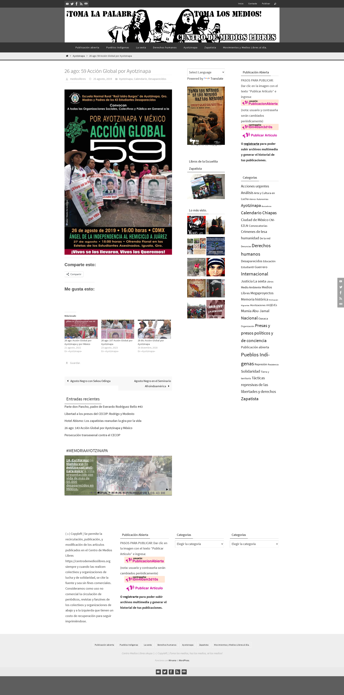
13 (134, 492)
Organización (247, 326)
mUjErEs (271, 305)
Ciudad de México (254, 219)
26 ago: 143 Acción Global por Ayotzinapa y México (98, 428)
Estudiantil (247, 267)
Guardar (75, 363)
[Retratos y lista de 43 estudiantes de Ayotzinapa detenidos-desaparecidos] (196, 226)
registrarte (251, 144)
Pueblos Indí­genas (129, 644)
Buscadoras (266, 206)
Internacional (254, 274)
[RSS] (81, 4)
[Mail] (86, 4)
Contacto (252, 3)
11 (127, 492)
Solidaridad (250, 371)
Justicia (247, 281)
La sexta (259, 281)
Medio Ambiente (251, 287)
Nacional (249, 318)
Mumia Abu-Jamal (255, 310)
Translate (217, 78)
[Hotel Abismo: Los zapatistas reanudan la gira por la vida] (215, 289)
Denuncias (246, 246)
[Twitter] (72, 4)
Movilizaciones (258, 305)
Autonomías (262, 199)
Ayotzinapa (79, 55)
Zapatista (250, 398)
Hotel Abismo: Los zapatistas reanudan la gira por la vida (102, 421)
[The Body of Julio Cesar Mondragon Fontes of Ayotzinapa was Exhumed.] (215, 268)
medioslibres (78, 79)
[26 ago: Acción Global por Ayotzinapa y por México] (81, 329)
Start (167, 489)
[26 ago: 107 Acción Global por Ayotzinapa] (117, 329)
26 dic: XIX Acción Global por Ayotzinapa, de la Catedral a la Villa (80, 465)
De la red (265, 238)
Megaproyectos (261, 293)
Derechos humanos (166, 644)
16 (145, 492)
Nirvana (172, 660)
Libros (270, 281)
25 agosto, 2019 (102, 79)
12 (131, 492)
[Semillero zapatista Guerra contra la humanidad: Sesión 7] (215, 247)
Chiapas (269, 212)
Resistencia (273, 364)
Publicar (266, 3)
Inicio (240, 3)
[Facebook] (77, 4)
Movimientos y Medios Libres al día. (231, 644)
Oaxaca (263, 318)
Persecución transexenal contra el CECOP (92, 435)
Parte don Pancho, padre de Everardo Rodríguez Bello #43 (103, 407)
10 (124, 492)
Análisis (247, 192)
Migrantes (245, 305)
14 (138, 492)
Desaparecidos (157, 79)
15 (141, 492)
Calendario (140, 79)
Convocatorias (258, 226)
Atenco (252, 199)
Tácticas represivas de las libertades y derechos (258, 384)
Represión (261, 364)
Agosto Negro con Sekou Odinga (90, 381)
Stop (170, 489)
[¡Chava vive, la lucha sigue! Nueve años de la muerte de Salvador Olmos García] (215, 310)
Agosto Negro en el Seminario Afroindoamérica (152, 383)
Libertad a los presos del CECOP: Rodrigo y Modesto (99, 414)
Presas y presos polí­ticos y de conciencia (257, 333)
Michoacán (273, 300)
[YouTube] (67, 4)
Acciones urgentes (255, 186)
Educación (269, 261)
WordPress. (184, 660)
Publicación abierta (255, 347)
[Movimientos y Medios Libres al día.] (215, 226)
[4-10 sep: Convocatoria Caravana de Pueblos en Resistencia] (196, 289)
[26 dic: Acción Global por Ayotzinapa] (154, 329)
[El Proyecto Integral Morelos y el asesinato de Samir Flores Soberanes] (196, 247)
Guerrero (261, 267)
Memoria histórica (254, 299)
